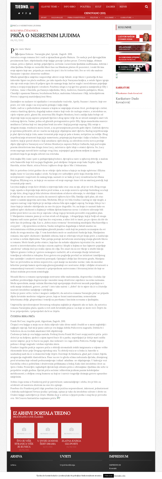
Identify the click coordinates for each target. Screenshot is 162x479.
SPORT (44, 17)
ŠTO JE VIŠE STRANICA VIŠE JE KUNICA (24, 443)
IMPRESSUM (115, 465)
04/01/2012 (24, 450)
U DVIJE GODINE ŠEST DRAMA (47, 442)
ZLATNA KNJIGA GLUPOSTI (71, 442)
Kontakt (113, 468)
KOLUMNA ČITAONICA (24, 30)
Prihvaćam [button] (108, 476)
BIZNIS (123, 6)
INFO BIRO (69, 6)
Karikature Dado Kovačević (127, 100)
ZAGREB (110, 6)
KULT (98, 6)
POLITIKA (85, 6)
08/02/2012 (16, 40)
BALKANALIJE (57, 17)
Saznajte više (119, 476)
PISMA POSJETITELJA (76, 17)
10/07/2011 (47, 447)
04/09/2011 (71, 447)
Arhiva (13, 465)
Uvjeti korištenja (67, 465)
